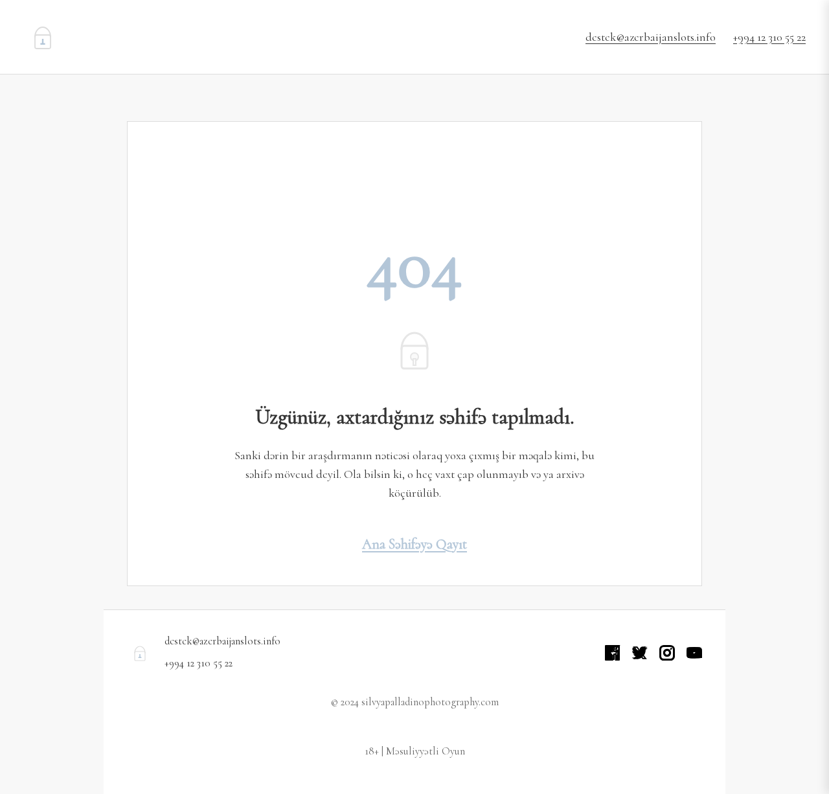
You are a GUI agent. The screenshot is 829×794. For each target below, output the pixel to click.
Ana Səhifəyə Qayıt (414, 544)
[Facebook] (612, 653)
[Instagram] (667, 653)
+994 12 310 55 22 (769, 37)
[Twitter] (640, 653)
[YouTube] (694, 653)
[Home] (42, 36)
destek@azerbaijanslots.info (650, 37)
